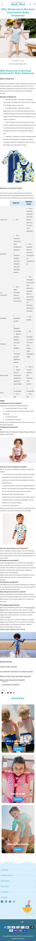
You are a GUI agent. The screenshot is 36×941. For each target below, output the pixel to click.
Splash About (5, 881)
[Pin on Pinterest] (7, 693)
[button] (13, 693)
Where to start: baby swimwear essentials (15, 676)
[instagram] (6, 901)
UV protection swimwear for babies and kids (16, 671)
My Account (5, 886)
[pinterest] (10, 901)
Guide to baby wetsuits (8, 667)
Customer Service (7, 875)
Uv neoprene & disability (11, 684)
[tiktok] (14, 901)
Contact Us (4, 892)
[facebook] (2, 901)
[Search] (30, 4)
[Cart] (34, 4)
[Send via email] (10, 693)
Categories (4, 870)
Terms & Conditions (27, 936)
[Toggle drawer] (2, 4)
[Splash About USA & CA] (18, 4)
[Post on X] (5, 693)
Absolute (21, 938)
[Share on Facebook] (2, 693)
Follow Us (4, 897)
